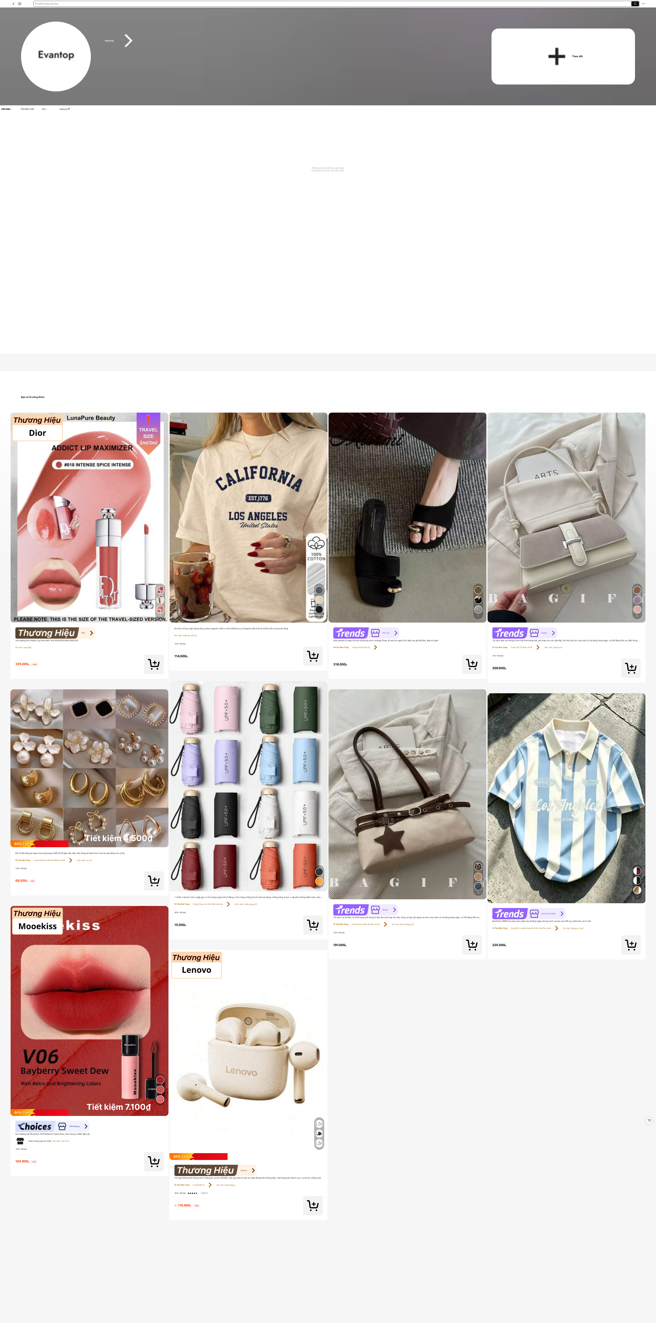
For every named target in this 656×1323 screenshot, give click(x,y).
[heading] (287, 40)
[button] (13, 4)
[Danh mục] (20, 4)
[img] (89, 843)
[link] (56, 57)
